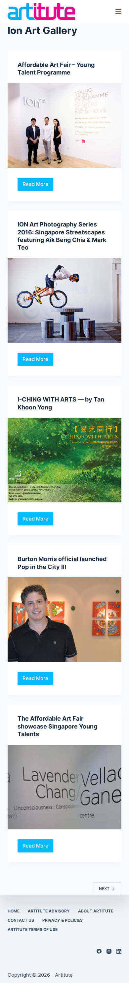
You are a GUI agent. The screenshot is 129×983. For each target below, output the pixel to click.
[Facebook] (99, 951)
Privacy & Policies (62, 920)
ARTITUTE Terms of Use (33, 929)
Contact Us (21, 920)
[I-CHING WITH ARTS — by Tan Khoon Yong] (64, 460)
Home (14, 911)
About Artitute (95, 911)
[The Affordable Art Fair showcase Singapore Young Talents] (64, 787)
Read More (37, 186)
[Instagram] (109, 951)
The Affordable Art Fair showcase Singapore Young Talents (57, 726)
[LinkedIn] (118, 951)
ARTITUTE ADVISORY (49, 911)
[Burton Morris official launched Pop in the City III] (64, 619)
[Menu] (118, 12)
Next (104, 888)
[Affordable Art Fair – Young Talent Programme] (64, 125)
